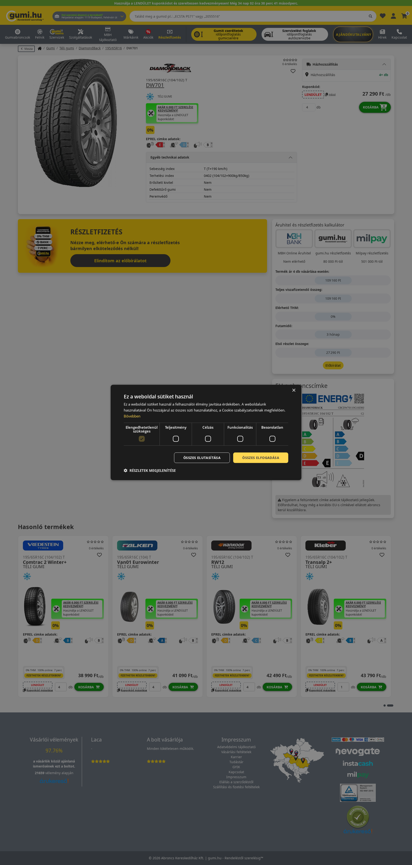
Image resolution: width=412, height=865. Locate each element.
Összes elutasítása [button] (202, 457)
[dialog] (206, 432)
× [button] (293, 390)
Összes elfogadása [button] (260, 457)
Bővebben (132, 416)
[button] (150, 470)
